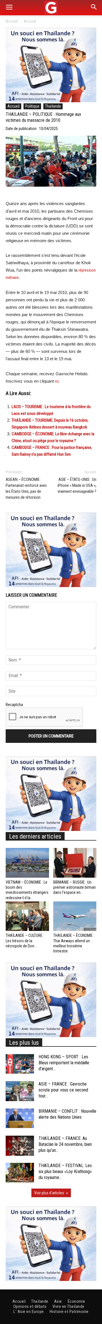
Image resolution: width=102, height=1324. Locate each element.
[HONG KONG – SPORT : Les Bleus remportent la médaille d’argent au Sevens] (20, 1064)
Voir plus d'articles (49, 1193)
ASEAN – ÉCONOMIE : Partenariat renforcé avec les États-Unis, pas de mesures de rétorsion (26, 488)
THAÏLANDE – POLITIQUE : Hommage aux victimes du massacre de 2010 (43, 117)
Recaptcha (14, 704)
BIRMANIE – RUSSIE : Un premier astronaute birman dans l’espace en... (74, 887)
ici (57, 381)
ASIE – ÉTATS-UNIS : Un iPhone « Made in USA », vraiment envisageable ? (77, 485)
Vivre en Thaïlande (68, 1306)
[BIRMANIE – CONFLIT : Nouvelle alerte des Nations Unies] (20, 1118)
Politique (32, 106)
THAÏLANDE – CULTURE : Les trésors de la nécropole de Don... (25, 940)
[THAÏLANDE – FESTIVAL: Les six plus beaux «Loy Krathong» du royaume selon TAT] (20, 1172)
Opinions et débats (30, 1306)
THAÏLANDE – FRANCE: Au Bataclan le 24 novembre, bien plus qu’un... (65, 1144)
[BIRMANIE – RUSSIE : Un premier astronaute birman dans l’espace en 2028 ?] (75, 863)
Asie (58, 1301)
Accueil (12, 21)
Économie (76, 1301)
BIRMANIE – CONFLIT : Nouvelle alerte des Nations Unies (67, 1114)
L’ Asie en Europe (28, 1311)
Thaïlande (53, 106)
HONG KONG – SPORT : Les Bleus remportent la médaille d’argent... (64, 1062)
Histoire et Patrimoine (69, 1311)
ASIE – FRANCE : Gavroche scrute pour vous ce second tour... (63, 1090)
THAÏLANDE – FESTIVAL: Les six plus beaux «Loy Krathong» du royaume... (65, 1171)
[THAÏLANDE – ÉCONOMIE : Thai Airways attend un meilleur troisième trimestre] (75, 916)
